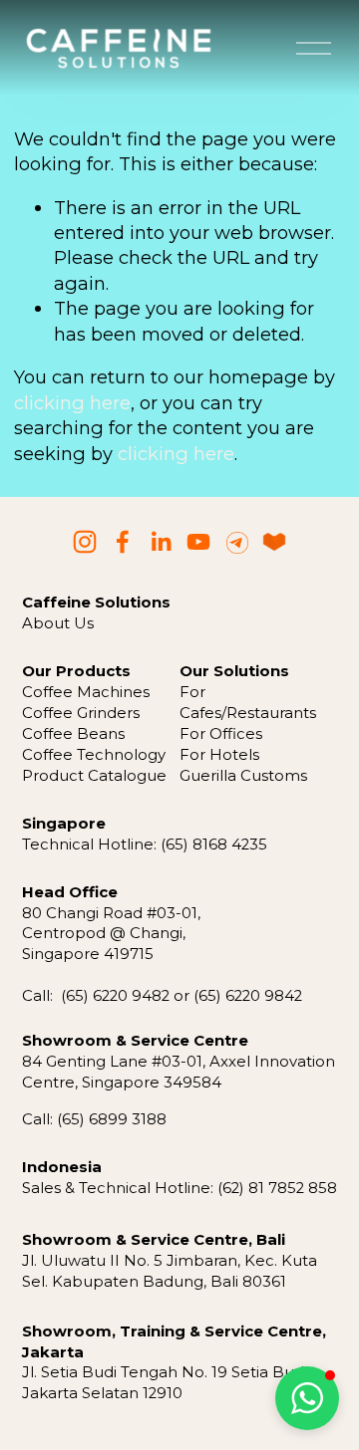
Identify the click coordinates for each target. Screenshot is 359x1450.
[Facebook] (123, 542)
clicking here (72, 402)
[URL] (236, 542)
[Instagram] (85, 542)
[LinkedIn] (161, 542)
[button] (307, 1398)
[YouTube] (198, 542)
